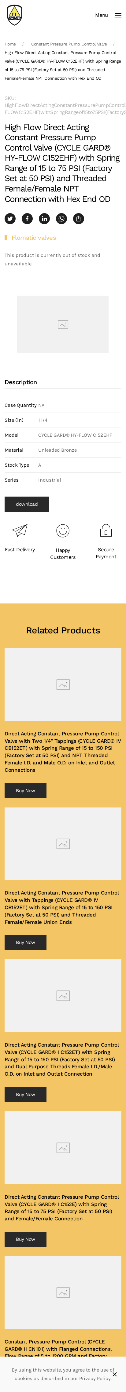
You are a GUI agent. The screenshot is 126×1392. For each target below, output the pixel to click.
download (27, 504)
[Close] (115, 1374)
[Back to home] (14, 15)
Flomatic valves (34, 237)
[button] (108, 15)
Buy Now (25, 790)
